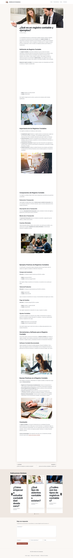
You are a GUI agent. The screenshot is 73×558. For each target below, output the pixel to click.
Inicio (51, 1)
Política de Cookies (44, 555)
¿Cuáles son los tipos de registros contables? (54, 494)
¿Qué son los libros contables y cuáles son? (47, 465)
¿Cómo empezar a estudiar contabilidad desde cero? (18, 496)
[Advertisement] (36, 78)
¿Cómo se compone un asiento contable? (25, 465)
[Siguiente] (61, 494)
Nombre (19, 540)
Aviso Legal (27, 555)
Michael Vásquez (23, 32)
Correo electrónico (35, 540)
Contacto (65, 1)
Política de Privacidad (35, 555)
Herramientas (56, 1)
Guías (61, 1)
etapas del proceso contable (34, 435)
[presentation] (18, 480)
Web (45, 540)
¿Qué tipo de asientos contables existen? (36, 494)
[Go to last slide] (12, 494)
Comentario (20, 526)
